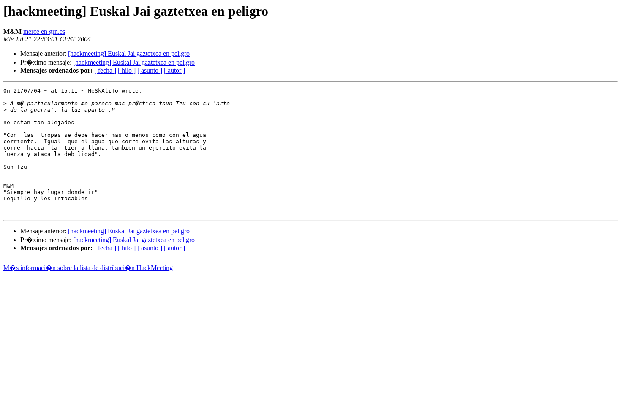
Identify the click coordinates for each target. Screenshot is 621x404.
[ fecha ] (105, 70)
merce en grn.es (44, 31)
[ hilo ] (127, 70)
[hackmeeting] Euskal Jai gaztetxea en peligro (129, 53)
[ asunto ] (149, 70)
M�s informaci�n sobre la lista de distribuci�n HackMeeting (88, 267)
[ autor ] (174, 70)
